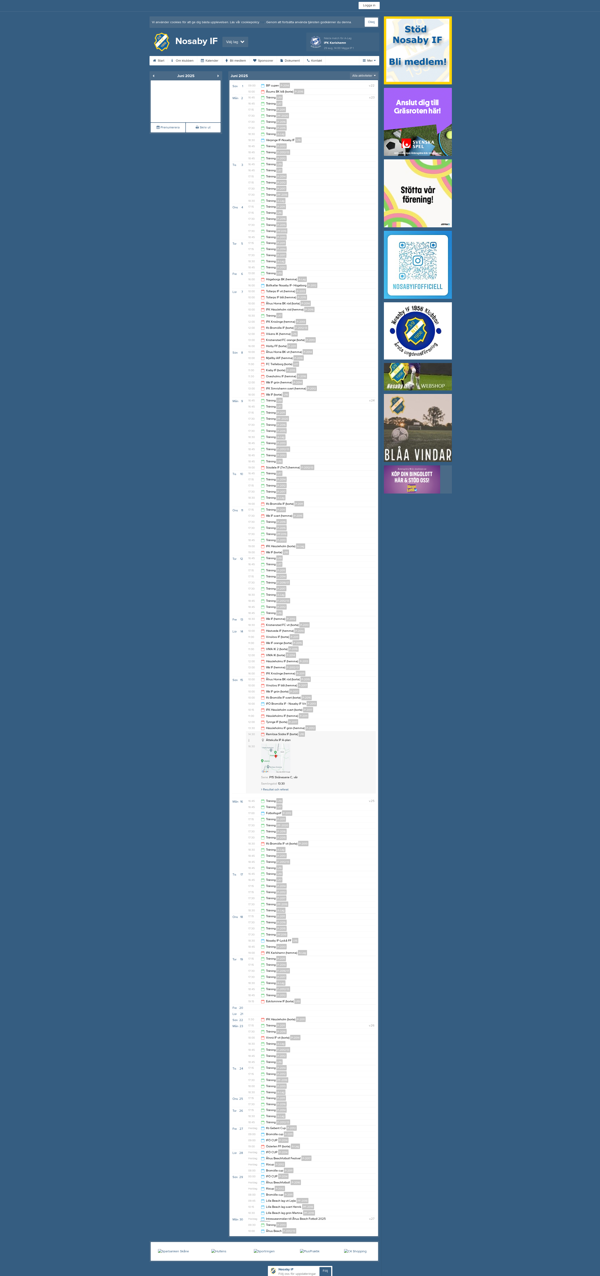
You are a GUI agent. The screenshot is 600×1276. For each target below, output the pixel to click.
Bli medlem (237, 61)
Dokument (292, 61)
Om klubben (184, 61)
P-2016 (299, 92)
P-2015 (281, 128)
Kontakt (316, 61)
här (262, 22)
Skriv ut (204, 127)
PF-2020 (282, 116)
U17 (279, 103)
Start (160, 61)
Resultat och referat (275, 789)
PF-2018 (282, 195)
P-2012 (281, 158)
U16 (298, 140)
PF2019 (281, 231)
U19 (279, 97)
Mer (370, 61)
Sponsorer (265, 61)
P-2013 (281, 146)
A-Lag (281, 134)
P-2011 (281, 110)
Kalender (211, 61)
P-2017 (281, 189)
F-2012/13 (283, 152)
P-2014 (285, 85)
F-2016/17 (283, 582)
